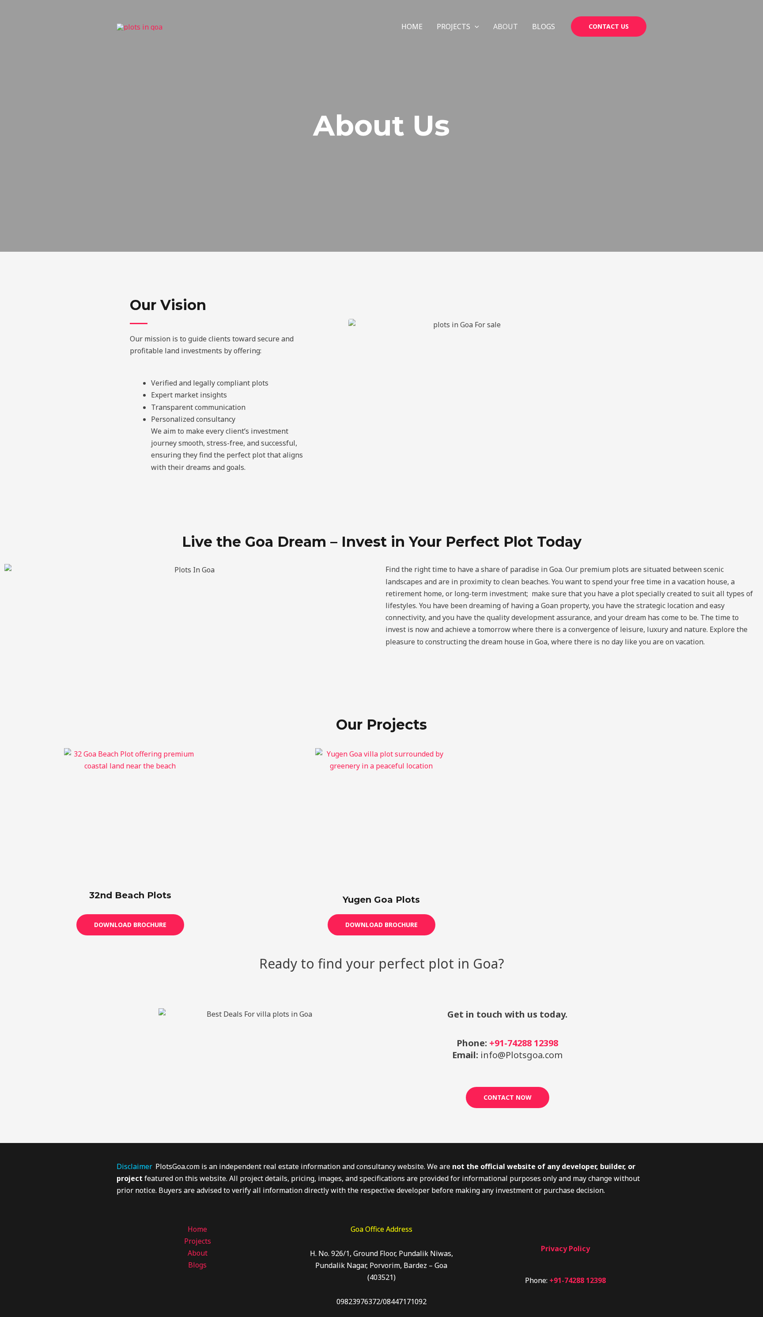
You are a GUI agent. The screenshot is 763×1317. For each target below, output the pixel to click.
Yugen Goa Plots (381, 899)
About (505, 26)
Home (412, 26)
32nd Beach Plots (130, 895)
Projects (453, 26)
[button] (474, 26)
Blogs (543, 26)
